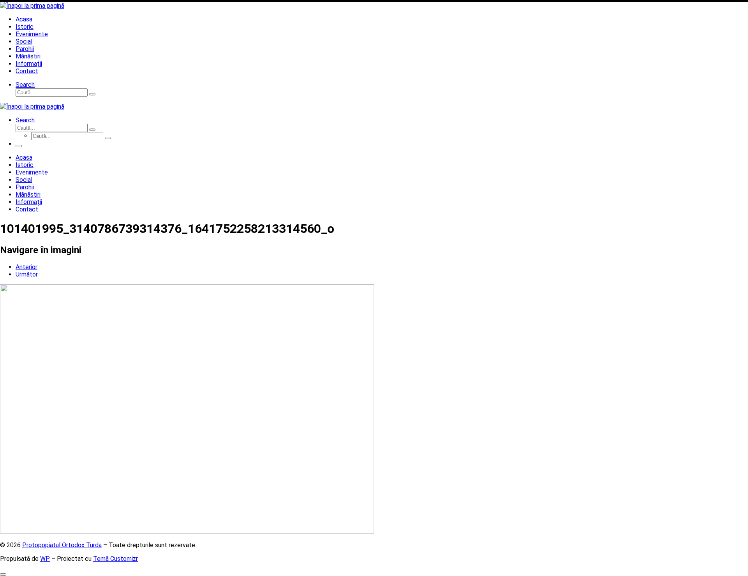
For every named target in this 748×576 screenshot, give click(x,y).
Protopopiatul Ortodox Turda (62, 545)
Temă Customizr (115, 558)
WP (45, 558)
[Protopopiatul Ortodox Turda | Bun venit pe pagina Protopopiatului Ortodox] (32, 5)
